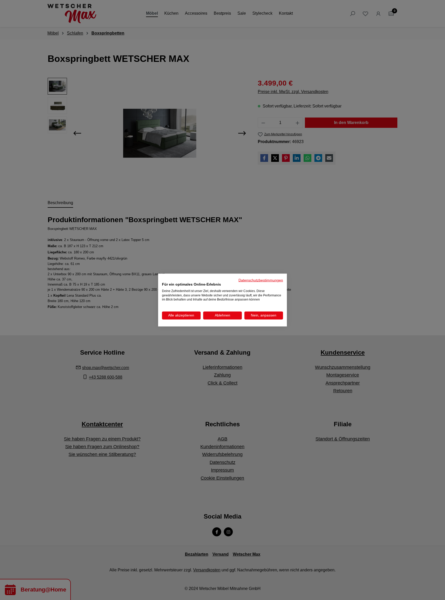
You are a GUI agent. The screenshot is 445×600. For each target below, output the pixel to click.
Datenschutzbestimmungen (260, 280)
